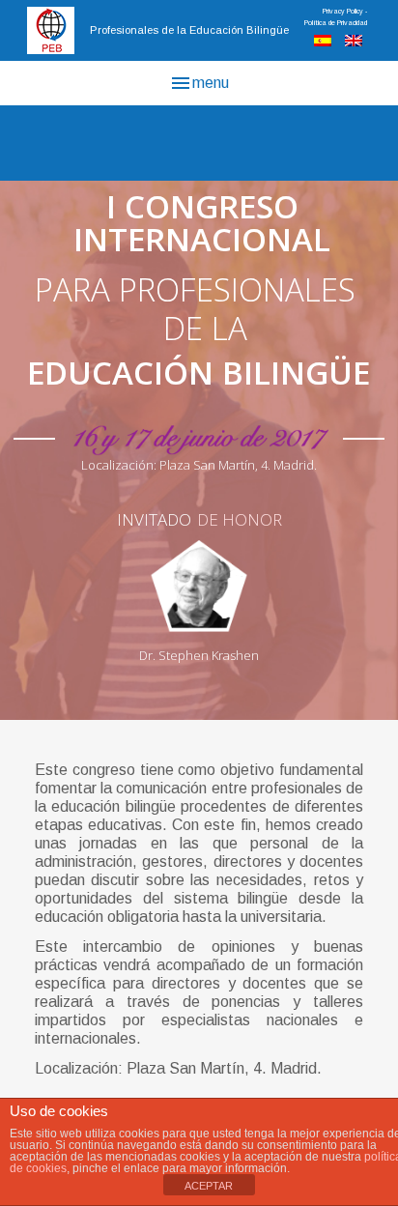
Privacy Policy (343, 11)
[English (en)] (353, 41)
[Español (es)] (322, 41)
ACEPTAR (209, 1186)
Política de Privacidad (335, 22)
